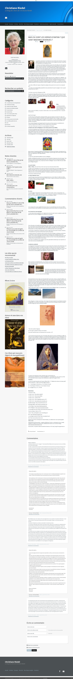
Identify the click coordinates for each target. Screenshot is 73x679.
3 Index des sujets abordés (11, 106)
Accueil (6, 24)
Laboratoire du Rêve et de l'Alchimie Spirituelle (14, 262)
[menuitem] (7, 24)
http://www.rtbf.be (38, 396)
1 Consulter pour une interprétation (13, 102)
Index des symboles (44, 24)
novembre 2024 (10, 144)
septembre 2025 (10, 137)
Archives (16, 24)
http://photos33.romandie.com (41, 401)
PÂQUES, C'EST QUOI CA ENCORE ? (14, 168)
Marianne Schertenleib (9, 266)
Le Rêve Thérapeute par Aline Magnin (12, 268)
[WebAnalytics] (36, 0)
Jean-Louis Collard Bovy (10, 269)
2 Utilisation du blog (10, 104)
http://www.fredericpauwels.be (40, 406)
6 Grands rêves (9, 112)
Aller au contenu (4, 2)
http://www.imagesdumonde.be (41, 407)
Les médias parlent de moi (11, 121)
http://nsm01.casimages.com (41, 404)
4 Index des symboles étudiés (12, 108)
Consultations (60, 24)
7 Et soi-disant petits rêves (11, 113)
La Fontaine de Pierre (9, 261)
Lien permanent (33, 431)
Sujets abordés (53, 24)
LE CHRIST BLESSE (47, 30)
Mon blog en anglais (28, 24)
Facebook (36, 24)
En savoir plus (45, 678)
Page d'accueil (39, 30)
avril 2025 (8, 139)
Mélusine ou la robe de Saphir (15, 229)
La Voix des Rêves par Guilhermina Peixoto (13, 271)
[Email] (6, 18)
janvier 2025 (9, 141)
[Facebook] (59, 671)
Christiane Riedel (15, 8)
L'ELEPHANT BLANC (31, 30)
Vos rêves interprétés (10, 126)
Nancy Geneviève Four (13, 211)
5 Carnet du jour (9, 110)
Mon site (21, 670)
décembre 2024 (10, 143)
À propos (11, 24)
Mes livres (8, 124)
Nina (8, 203)
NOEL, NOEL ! (10, 180)
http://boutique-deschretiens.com (35, 424)
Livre (7, 122)
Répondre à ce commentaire (33, 466)
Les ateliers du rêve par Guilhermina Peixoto (14, 264)
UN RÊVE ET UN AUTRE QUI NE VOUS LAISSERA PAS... (15, 161)
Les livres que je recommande (12, 119)
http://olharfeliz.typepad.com (36, 414)
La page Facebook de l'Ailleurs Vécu (12, 259)
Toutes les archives (11, 146)
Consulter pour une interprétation (12, 186)
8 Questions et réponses (11, 115)
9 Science (8, 117)
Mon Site (21, 24)
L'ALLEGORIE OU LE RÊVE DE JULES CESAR (15, 231)
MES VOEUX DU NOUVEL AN (14, 175)
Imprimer (48, 41)
